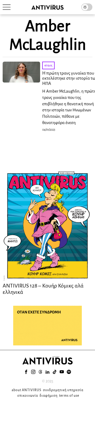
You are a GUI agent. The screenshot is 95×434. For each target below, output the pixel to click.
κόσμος (48, 65)
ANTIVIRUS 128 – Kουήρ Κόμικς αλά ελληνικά (43, 289)
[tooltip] (26, 372)
